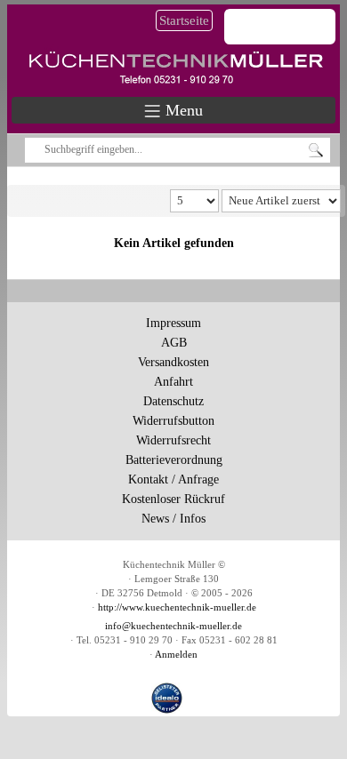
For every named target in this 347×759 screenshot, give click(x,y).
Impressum (173, 323)
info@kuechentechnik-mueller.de (173, 626)
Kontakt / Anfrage (173, 479)
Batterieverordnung (173, 460)
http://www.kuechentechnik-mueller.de (177, 607)
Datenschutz (173, 401)
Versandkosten (173, 362)
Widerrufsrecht (173, 440)
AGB (174, 342)
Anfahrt (173, 381)
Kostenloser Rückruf (173, 499)
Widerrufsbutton (173, 420)
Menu (182, 110)
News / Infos (173, 518)
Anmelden (176, 654)
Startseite (184, 20)
